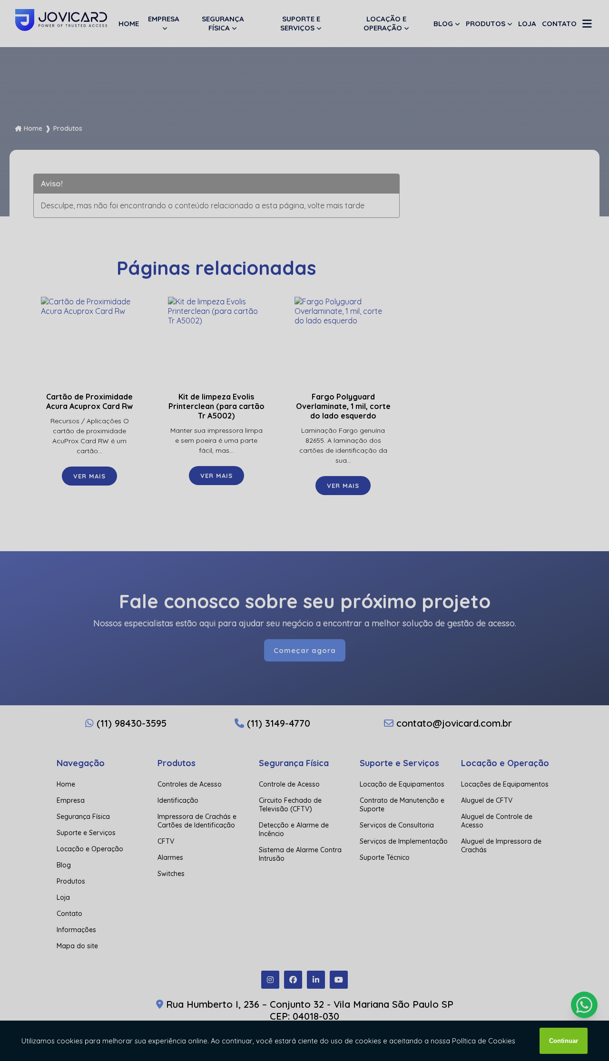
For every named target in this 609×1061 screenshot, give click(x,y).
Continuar (563, 1040)
